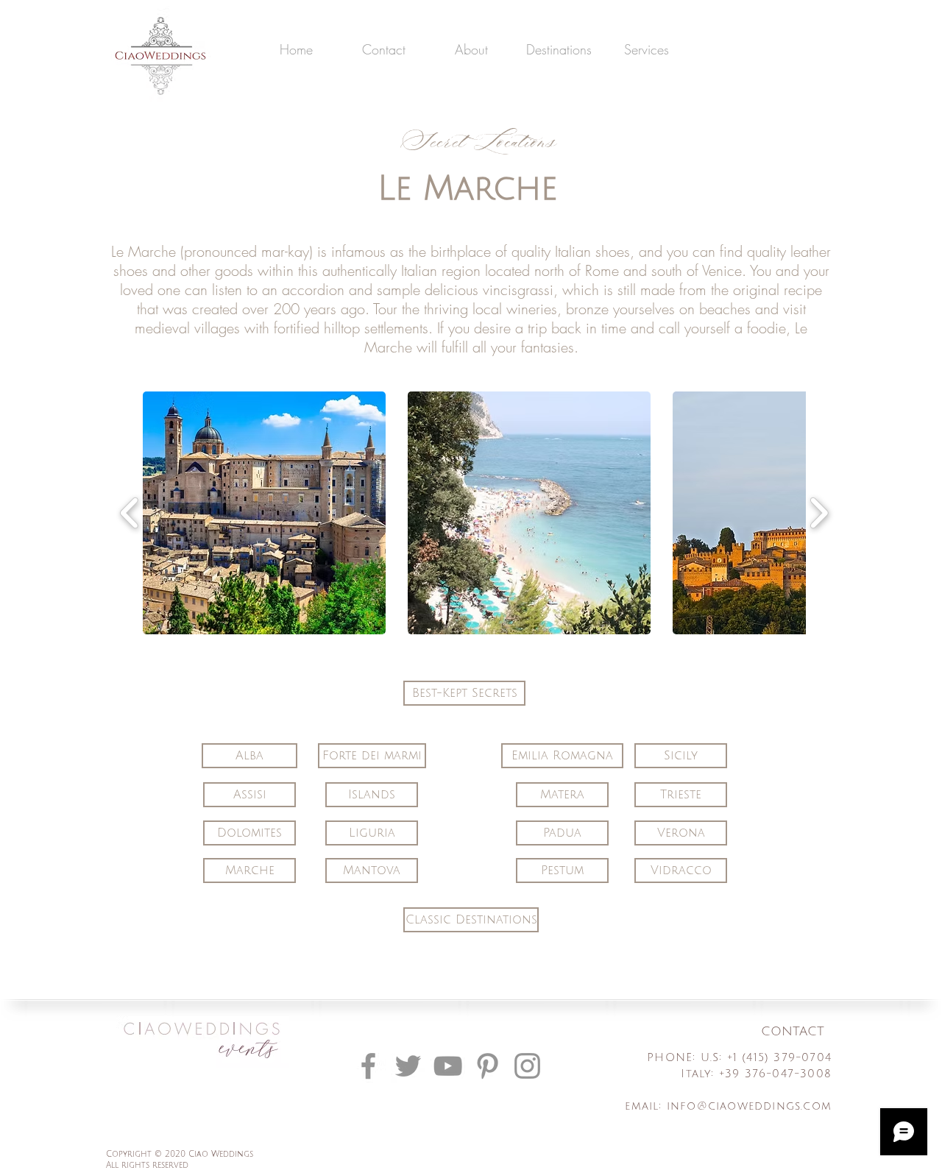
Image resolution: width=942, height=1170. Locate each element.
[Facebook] (368, 1066)
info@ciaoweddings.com (749, 1106)
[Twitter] (408, 1066)
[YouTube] (448, 1066)
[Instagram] (527, 1066)
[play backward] (129, 513)
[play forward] (818, 513)
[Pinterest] (487, 1066)
